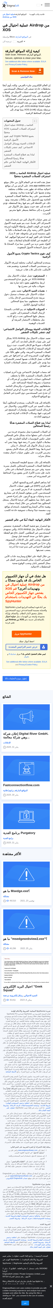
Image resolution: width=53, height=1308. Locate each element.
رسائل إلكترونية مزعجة (13, 995)
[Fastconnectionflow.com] (26, 768)
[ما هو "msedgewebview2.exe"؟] (26, 922)
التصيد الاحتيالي (30, 995)
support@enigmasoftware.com (21, 1176)
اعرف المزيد (7, 1298)
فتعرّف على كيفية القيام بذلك (40, 1247)
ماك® (26, 657)
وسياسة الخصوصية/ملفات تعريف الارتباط (24, 1105)
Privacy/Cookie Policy (18, 64)
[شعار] (11, 5)
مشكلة (6, 896)
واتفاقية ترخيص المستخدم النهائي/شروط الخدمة (23, 1216)
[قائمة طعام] (47, 5)
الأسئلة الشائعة (11, 1072)
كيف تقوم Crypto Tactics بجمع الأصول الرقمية (19, 138)
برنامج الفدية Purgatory (19, 833)
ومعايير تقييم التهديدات (42, 1245)
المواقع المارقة (20, 14)
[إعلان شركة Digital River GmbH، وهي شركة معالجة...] (26, 717)
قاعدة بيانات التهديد (37, 14)
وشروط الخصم (15, 1218)
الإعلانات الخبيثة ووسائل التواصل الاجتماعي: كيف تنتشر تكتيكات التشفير (19, 147)
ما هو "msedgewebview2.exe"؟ (25, 938)
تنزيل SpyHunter (23, 634)
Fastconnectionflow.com (21, 785)
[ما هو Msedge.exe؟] (26, 874)
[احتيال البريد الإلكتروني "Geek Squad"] (26, 970)
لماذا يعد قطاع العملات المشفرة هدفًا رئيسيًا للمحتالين (19, 156)
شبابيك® (12, 654)
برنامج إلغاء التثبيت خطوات (23, 1256)
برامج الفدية (8, 838)
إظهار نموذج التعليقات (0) (15, 678)
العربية (42, 5)
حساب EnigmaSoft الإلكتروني (17, 1178)
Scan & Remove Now (23, 71)
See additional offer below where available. (23, 61)
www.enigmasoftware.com (27, 1150)
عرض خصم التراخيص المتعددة (23, 647)
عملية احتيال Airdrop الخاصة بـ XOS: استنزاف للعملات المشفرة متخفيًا (19, 129)
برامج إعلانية (8, 790)
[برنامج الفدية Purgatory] (26, 816)
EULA (43, 61)
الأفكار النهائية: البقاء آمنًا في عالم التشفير (20, 164)
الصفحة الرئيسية (41, 1256)
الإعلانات (7, 743)
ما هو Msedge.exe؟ (16, 891)
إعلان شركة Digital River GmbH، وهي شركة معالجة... (25, 735)
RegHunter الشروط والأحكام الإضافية (28, 1263)
